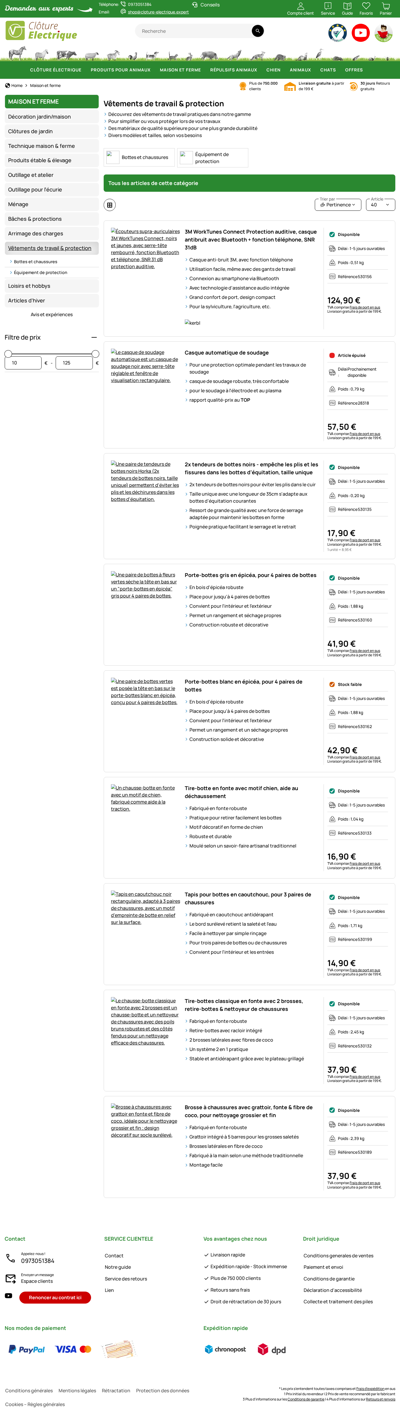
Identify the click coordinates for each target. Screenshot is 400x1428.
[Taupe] (338, 53)
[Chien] (152, 53)
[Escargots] (372, 53)
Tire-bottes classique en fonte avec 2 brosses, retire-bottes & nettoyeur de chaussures (244, 1004)
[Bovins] (66, 53)
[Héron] (319, 53)
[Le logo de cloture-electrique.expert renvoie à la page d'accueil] (70, 31)
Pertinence (335, 203)
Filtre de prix (23, 337)
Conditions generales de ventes (338, 1255)
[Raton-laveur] (279, 53)
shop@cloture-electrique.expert (158, 12)
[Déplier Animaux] (314, 69)
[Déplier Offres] (366, 69)
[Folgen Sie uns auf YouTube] (8, 1298)
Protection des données (162, 1390)
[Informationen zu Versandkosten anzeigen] (249, 1349)
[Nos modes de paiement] (73, 1349)
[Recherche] (258, 31)
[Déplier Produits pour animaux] (154, 69)
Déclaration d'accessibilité (333, 1290)
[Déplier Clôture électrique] (84, 69)
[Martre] (301, 53)
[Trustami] (338, 34)
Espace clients (37, 1281)
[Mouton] (91, 53)
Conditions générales (29, 1390)
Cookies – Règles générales (35, 1404)
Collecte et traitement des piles (338, 1301)
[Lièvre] (189, 53)
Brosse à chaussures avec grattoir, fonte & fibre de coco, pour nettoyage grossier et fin (249, 1111)
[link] (139, 157)
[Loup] (234, 53)
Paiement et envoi (323, 1267)
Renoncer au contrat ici (55, 1297)
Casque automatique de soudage (227, 352)
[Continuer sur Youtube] (361, 34)
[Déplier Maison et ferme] (204, 69)
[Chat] (172, 53)
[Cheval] (17, 53)
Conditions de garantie (329, 1278)
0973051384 (37, 1261)
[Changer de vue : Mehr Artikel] (110, 205)
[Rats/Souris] (355, 53)
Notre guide (118, 1267)
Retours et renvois (380, 1399)
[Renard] (257, 53)
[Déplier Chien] (284, 69)
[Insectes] (388, 53)
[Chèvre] (113, 53)
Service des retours (126, 1278)
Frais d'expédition (370, 1388)
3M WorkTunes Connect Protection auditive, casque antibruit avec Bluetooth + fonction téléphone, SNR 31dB (251, 239)
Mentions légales (77, 1390)
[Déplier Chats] (339, 69)
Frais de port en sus (365, 307)
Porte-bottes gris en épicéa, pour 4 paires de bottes (251, 574)
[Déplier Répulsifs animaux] (260, 69)
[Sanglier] (209, 53)
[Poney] (41, 53)
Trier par (327, 199)
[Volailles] (133, 53)
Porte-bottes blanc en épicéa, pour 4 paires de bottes (243, 685)
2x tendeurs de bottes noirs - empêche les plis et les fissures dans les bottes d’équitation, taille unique (251, 468)
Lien (109, 1290)
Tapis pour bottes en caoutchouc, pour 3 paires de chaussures (248, 898)
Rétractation (116, 1390)
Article (377, 199)
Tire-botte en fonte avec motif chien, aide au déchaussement (241, 792)
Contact (114, 1255)
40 (377, 203)
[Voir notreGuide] (384, 34)
